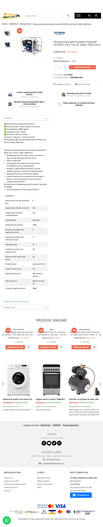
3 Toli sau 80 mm (28, 137)
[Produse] (79, 16)
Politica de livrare (11, 487)
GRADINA (56, 425)
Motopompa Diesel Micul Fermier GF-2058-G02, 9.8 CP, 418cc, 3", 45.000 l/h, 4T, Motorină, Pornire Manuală (85, 333)
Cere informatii (83, 84)
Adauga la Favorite (63, 84)
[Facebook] (44, 443)
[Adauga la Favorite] (28, 347)
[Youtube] (49, 443)
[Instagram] (59, 443)
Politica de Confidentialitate (15, 484)
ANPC (39, 487)
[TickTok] (54, 443)
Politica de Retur (43, 481)
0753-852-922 (53, 459)
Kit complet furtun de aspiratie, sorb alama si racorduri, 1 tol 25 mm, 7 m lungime (51, 333)
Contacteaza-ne (82, 495)
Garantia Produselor (45, 484)
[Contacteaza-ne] (89, 15)
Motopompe (45, 425)
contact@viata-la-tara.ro (53, 463)
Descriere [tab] (8, 118)
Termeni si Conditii (11, 481)
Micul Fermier (18, 329)
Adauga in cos (82, 67)
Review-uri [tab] (9, 307)
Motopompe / (26, 24)
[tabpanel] (32, 44)
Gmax (51, 329)
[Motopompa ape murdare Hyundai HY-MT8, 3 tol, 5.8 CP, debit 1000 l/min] (32, 44)
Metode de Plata (43, 478)
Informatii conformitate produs (16, 301)
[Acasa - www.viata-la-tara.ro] (11, 16)
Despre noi (8, 478)
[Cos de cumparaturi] (96, 15)
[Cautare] (68, 15)
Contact (7, 490)
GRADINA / (14, 24)
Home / (5, 24)
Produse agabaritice (70, 425)
